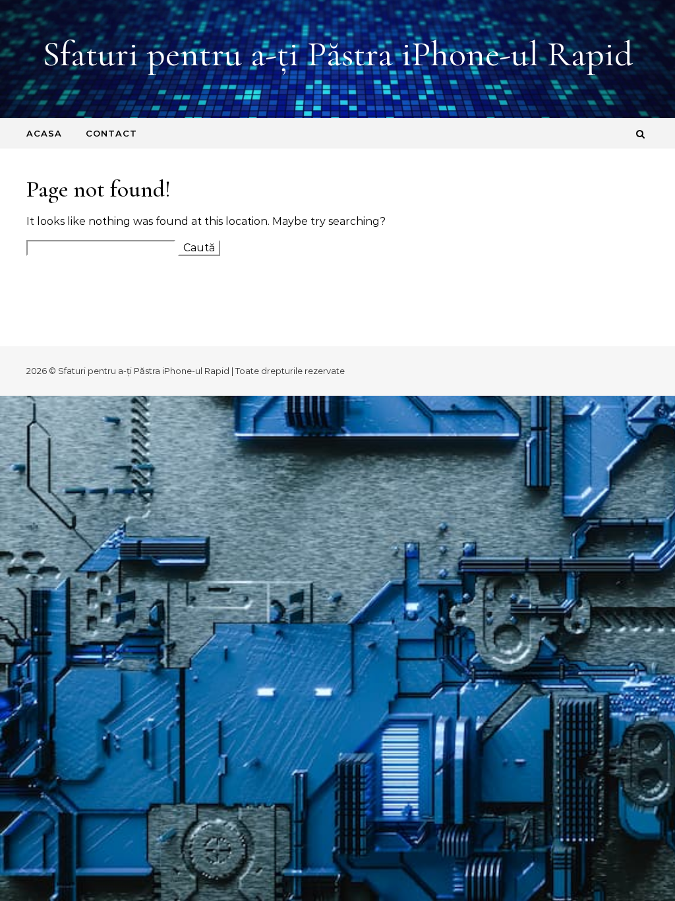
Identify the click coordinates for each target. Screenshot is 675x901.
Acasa (44, 133)
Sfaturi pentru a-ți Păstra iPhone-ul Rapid (337, 53)
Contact (111, 133)
